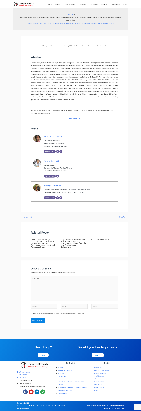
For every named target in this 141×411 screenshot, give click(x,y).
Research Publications (73, 23)
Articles (57, 4)
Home (50, 4)
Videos (60, 379)
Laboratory (83, 4)
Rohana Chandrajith (52, 161)
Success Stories (99, 382)
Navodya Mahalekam (52, 185)
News (60, 396)
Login (125, 4)
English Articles (60, 23)
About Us (104, 4)
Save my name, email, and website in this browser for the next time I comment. (58, 314)
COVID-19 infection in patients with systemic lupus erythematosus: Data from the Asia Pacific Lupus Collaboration (73, 243)
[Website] (57, 151)
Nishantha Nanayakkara (53, 136)
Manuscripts (62, 376)
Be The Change (70, 4)
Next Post (123, 217)
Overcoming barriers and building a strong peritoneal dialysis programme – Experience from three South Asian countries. (43, 243)
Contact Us (116, 4)
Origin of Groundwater (99, 239)
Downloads (94, 4)
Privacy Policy (99, 387)
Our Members (99, 376)
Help (96, 390)
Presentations (62, 393)
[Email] (60, 151)
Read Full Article (74, 118)
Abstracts (43, 23)
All (48, 23)
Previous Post (26, 217)
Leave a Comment (33, 23)
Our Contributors (100, 373)
